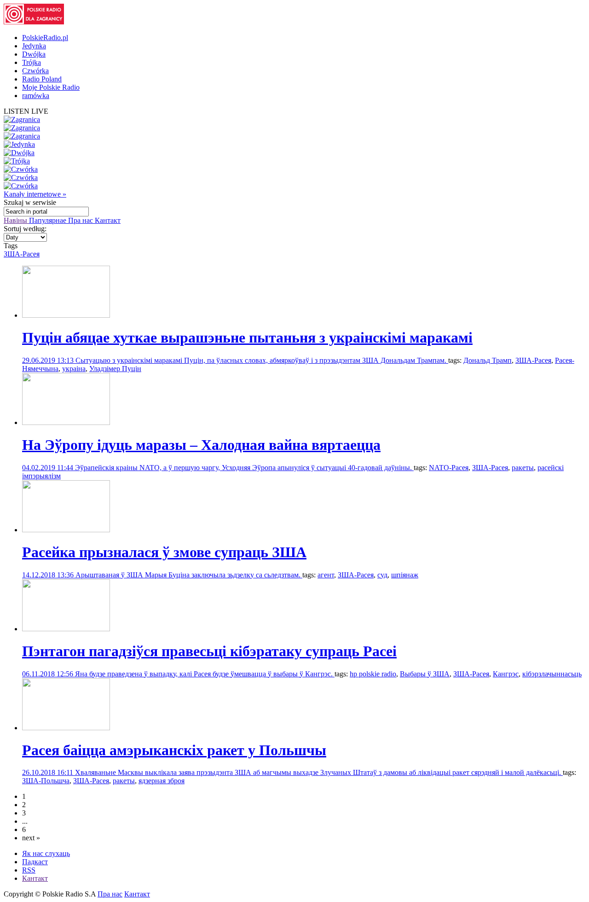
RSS (28, 870)
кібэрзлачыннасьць (552, 674)
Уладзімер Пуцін (115, 368)
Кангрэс (506, 674)
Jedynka (34, 46)
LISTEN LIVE (26, 111)
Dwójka (34, 54)
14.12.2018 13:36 (48, 575)
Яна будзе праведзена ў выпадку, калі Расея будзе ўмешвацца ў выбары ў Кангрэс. (205, 674)
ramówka (35, 95)
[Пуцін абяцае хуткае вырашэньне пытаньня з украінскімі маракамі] (66, 315)
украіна (74, 368)
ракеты (523, 467)
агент (326, 575)
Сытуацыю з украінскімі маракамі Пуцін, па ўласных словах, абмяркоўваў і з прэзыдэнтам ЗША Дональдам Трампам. (261, 360)
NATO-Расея (448, 467)
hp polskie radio (373, 674)
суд (382, 575)
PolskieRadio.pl (45, 37)
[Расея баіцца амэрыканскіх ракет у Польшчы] (66, 728)
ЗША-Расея (22, 254)
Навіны (16, 220)
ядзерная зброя (162, 781)
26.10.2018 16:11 (48, 772)
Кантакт (108, 220)
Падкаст (35, 862)
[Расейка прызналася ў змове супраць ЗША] (66, 530)
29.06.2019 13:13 (48, 360)
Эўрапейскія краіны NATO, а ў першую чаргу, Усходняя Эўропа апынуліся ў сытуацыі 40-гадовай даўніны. (244, 467)
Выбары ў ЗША (425, 674)
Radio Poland (42, 79)
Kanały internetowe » (35, 194)
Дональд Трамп (487, 360)
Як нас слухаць (46, 853)
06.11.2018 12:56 (48, 674)
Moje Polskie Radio (51, 87)
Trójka (31, 62)
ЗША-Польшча (45, 781)
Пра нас (81, 220)
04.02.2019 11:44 (48, 467)
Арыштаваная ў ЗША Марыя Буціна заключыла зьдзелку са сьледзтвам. (188, 575)
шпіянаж (404, 575)
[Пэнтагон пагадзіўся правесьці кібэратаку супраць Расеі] (66, 629)
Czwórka (35, 71)
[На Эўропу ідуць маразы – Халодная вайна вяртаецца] (66, 422)
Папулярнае (48, 220)
